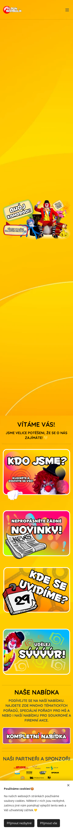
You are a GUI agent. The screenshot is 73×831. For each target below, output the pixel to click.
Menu (67, 10)
